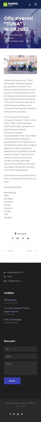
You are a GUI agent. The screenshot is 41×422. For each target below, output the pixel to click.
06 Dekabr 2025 (11, 323)
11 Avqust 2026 (10, 303)
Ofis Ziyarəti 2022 (15, 41)
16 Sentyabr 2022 (14, 35)
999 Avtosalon (10, 300)
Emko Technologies (13, 319)
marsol (10, 38)
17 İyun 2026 (9, 314)
